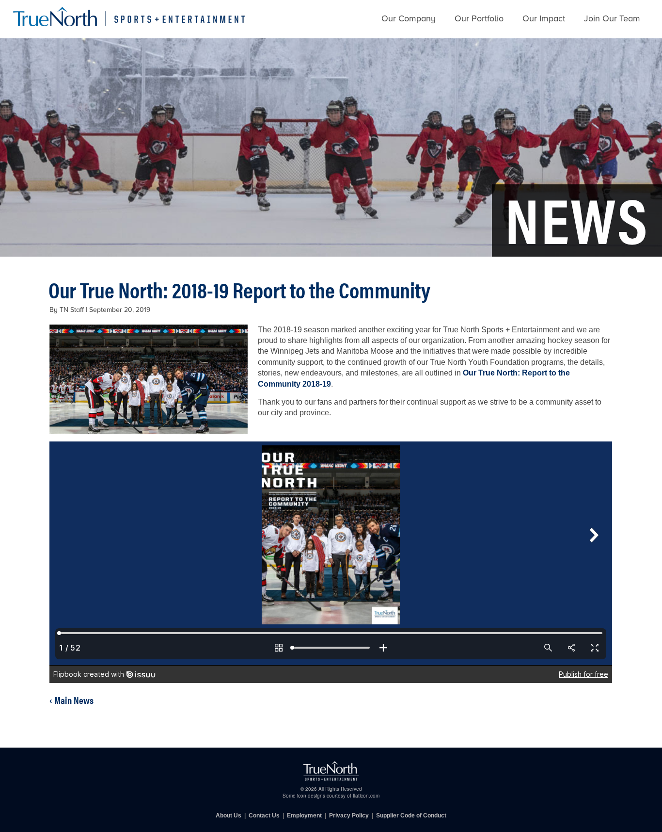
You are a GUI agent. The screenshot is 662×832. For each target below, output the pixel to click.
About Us (228, 815)
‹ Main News (71, 700)
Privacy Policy (349, 815)
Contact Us (264, 815)
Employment (304, 815)
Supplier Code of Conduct (411, 815)
